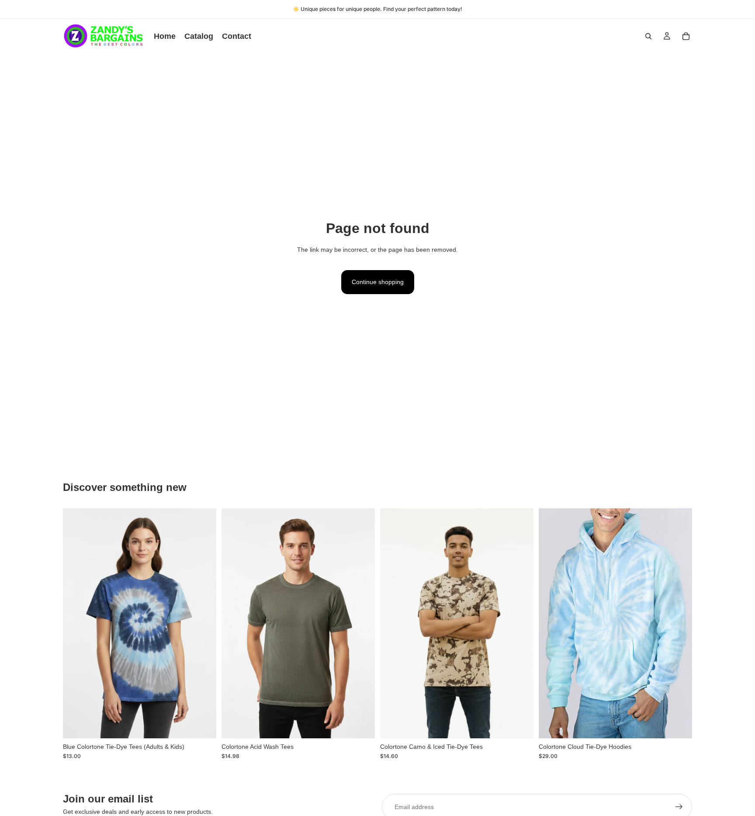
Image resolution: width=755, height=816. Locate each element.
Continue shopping (378, 281)
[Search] (648, 36)
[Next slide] (203, 623)
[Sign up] (679, 807)
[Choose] (203, 725)
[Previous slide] (76, 623)
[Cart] (686, 36)
